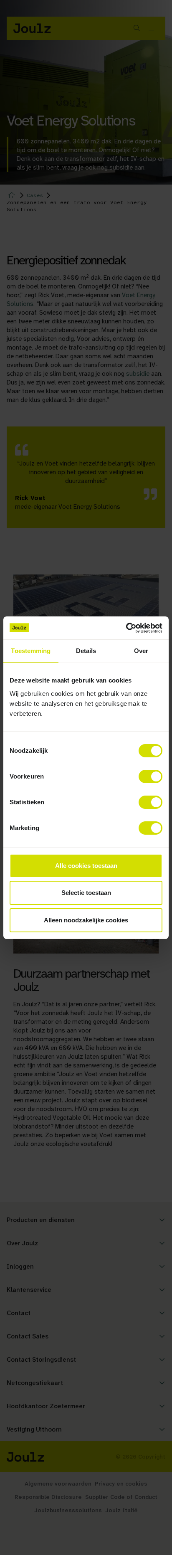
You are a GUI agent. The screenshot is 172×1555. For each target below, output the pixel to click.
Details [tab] (86, 650)
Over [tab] (141, 650)
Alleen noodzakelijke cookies (86, 920)
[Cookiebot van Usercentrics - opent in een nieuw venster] (125, 628)
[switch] (150, 776)
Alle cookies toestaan (86, 865)
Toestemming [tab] (31, 650)
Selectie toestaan (86, 892)
